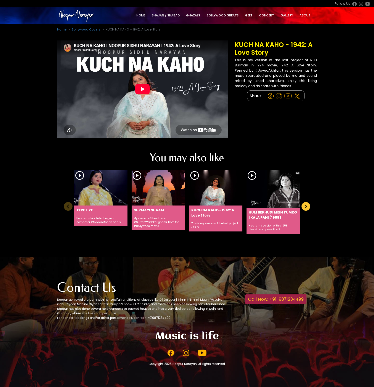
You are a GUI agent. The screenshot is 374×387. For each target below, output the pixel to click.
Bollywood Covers (86, 29)
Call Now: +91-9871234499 (276, 299)
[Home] (76, 15)
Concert (266, 15)
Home (140, 15)
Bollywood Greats (222, 15)
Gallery (286, 15)
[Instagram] (280, 96)
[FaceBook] (272, 96)
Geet (249, 15)
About (305, 15)
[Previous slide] (68, 206)
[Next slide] (305, 206)
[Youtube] (289, 96)
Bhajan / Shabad (166, 15)
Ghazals (193, 15)
